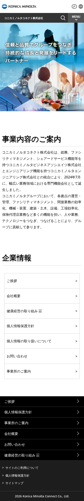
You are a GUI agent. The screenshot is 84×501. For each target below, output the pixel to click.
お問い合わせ (17, 356)
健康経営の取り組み (22, 311)
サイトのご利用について (22, 468)
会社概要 (13, 295)
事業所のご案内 (19, 371)
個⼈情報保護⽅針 (20, 325)
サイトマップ (14, 483)
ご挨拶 (12, 280)
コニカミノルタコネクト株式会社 (23, 18)
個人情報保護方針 (18, 412)
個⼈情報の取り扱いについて (29, 341)
